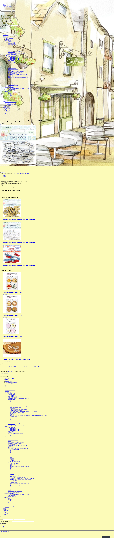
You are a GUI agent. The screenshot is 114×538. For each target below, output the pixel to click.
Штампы (9, 98)
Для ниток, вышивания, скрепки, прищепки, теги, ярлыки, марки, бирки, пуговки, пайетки (28, 415)
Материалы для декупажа (10, 104)
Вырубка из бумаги (11, 66)
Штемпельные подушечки (13, 99)
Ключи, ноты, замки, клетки (15, 473)
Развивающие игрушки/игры (11, 382)
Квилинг (4, 105)
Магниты (9, 90)
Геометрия (12, 401)
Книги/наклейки (8, 381)
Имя (1, 519)
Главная (4, 5)
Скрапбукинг (5, 37)
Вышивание (5, 510)
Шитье (4, 112)
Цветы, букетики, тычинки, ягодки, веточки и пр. (18, 77)
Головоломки (10, 383)
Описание (5, 175)
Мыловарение (6, 107)
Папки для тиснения (12, 49)
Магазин (4, 4)
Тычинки (12, 459)
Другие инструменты (12, 44)
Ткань (6, 91)
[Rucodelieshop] (7, 24)
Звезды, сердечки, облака (15, 417)
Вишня (11, 450)
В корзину (3, 172)
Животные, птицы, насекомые (16, 410)
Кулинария (12, 474)
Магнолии (12, 454)
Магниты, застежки (12, 496)
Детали (4, 176)
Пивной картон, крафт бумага (14, 64)
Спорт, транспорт (13, 482)
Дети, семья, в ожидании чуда (16, 468)
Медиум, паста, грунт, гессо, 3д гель (15, 84)
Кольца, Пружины (11, 89)
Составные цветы (13, 416)
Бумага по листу (11, 60)
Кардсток (9, 63)
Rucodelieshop (5, 116)
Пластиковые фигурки (12, 73)
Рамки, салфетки (13, 480)
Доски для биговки (11, 43)
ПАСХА (11, 465)
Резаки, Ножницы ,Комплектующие (15, 51)
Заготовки (10, 61)
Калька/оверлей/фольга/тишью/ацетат (15, 62)
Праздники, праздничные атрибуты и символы (19, 466)
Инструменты (8, 40)
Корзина (4, 7)
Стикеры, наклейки (12, 68)
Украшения (7, 65)
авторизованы (10, 371)
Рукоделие (9, 193)
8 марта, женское (13, 402)
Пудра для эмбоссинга (12, 96)
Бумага (6, 55)
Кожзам (9, 93)
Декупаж (4, 101)
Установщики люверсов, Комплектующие (16, 53)
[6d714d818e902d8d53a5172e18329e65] (18, 164)
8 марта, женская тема (14, 463)
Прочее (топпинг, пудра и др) (13, 85)
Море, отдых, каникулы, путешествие (17, 477)
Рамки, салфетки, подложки (15, 407)
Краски (9, 82)
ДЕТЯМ (4, 36)
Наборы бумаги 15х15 (14, 57)
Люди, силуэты (13, 476)
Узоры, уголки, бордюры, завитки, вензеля (18, 409)
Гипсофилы (12, 451)
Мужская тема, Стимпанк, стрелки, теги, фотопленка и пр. (22, 478)
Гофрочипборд (13, 464)
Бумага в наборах (11, 56)
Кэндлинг (5, 109)
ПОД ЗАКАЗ (10, 41)
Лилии (11, 452)
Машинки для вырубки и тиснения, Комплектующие (18, 47)
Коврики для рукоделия (12, 46)
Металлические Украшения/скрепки (15, 72)
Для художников (6, 111)
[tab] (58, 175)
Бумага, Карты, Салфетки (10, 102)
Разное (11, 420)
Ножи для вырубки (11, 48)
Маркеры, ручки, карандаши (11, 54)
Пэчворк (4, 106)
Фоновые (12, 418)
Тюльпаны (12, 460)
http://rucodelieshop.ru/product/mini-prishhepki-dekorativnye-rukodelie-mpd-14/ (24, 366)
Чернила (9, 97)
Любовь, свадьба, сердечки (15, 419)
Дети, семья (12, 408)
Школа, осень (12, 413)
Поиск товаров (3, 25)
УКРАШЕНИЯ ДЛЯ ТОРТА (8, 378)
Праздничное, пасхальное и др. (16, 404)
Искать (2, 26)
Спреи (9, 86)
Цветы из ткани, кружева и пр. (16, 461)
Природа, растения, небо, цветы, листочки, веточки (20, 485)
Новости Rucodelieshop (4, 373)
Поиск (13, 10)
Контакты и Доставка (7, 6)
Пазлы (6, 386)
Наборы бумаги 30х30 (14, 59)
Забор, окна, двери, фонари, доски (17, 412)
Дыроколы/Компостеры (12, 45)
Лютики (11, 453)
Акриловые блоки (11, 42)
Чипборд (9, 78)
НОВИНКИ (5, 35)
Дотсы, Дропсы (11, 81)
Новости (4, 528)
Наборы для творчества (10, 38)
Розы (11, 457)
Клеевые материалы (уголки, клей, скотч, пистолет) (18, 88)
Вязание (4, 511)
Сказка (11, 481)
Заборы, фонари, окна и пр (15, 470)
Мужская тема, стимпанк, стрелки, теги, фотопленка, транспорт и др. (24, 400)
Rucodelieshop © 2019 (4, 531)
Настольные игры (8, 385)
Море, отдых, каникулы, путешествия (17, 403)
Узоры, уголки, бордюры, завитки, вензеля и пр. (20, 483)
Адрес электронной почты (6, 521)
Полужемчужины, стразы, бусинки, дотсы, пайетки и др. (19, 74)
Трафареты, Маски (11, 52)
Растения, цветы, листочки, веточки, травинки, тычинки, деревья (23, 411)
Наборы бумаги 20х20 (14, 58)
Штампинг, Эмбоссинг (9, 95)
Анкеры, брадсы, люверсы (13, 69)
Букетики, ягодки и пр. (14, 449)
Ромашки (12, 458)
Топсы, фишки (11, 76)
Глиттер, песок (11, 80)
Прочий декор (10, 75)
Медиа (6, 79)
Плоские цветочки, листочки (16, 455)
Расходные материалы (9, 87)
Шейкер (11, 467)
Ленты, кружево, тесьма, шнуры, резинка (16, 71)
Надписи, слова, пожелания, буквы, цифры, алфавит (20, 405)
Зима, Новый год (13, 414)
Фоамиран (10, 94)
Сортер (9, 384)
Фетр (9, 92)
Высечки (9, 70)
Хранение (7, 39)
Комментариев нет (4, 124)
